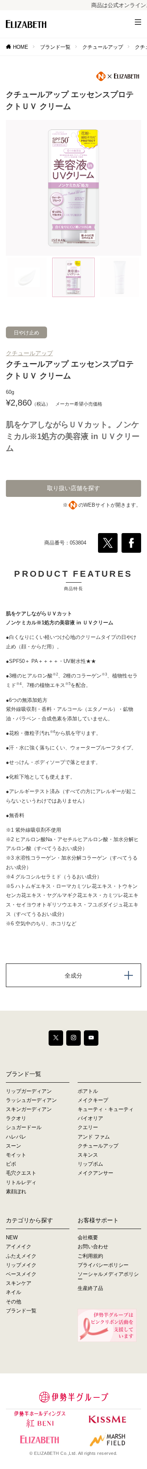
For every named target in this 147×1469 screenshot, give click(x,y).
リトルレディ (21, 1182)
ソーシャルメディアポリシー (108, 1276)
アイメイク (18, 1246)
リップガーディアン (29, 1091)
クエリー (88, 1127)
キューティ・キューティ (106, 1109)
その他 (13, 1302)
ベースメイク (21, 1274)
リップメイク (21, 1265)
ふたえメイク (21, 1256)
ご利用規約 (90, 1256)
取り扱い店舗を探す (73, 488)
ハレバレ (16, 1137)
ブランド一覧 (55, 47)
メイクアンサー (95, 1173)
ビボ (11, 1164)
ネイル (13, 1292)
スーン (13, 1146)
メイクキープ (93, 1100)
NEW (12, 1237)
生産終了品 (90, 1288)
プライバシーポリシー (103, 1265)
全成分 (73, 975)
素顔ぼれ (16, 1191)
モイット (16, 1155)
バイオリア (90, 1118)
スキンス (88, 1155)
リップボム (90, 1164)
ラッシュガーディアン (31, 1100)
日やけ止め (26, 333)
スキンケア (18, 1283)
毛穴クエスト (21, 1173)
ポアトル (88, 1091)
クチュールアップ (102, 47)
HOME (20, 47)
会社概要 (88, 1237)
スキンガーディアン (29, 1109)
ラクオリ (16, 1118)
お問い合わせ (93, 1246)
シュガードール (24, 1127)
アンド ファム (94, 1137)
